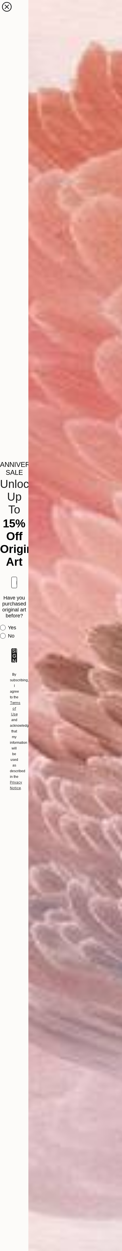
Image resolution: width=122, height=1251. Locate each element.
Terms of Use (15, 708)
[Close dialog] (6, 6)
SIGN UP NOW (14, 655)
